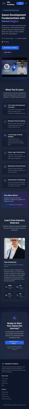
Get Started (20, 3)
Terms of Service (6, 399)
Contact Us (5, 394)
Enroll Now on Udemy (10, 47)
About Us (4, 381)
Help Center (5, 392)
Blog (3, 385)
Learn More (7, 52)
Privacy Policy (5, 396)
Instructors (5, 383)
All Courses (5, 378)
